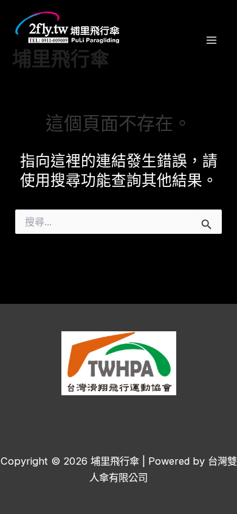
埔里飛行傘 (60, 58)
